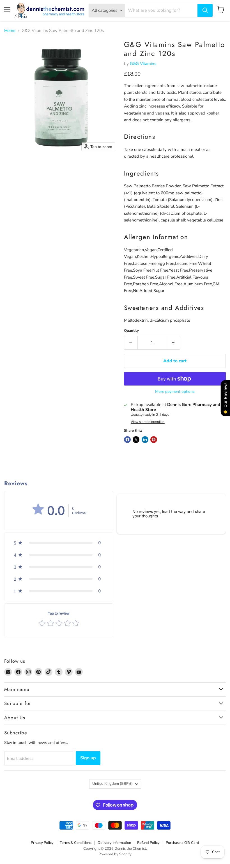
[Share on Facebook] (127, 439)
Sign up (88, 758)
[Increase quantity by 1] (173, 343)
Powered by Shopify (115, 854)
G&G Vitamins (143, 63)
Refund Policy (148, 842)
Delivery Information (114, 842)
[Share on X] (136, 439)
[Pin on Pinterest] (153, 439)
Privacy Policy (42, 842)
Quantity (131, 331)
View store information (148, 422)
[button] (59, 542)
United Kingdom (112, 783)
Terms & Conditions (75, 842)
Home (9, 30)
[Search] (205, 10)
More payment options (175, 391)
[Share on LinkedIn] (145, 439)
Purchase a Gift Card (182, 842)
